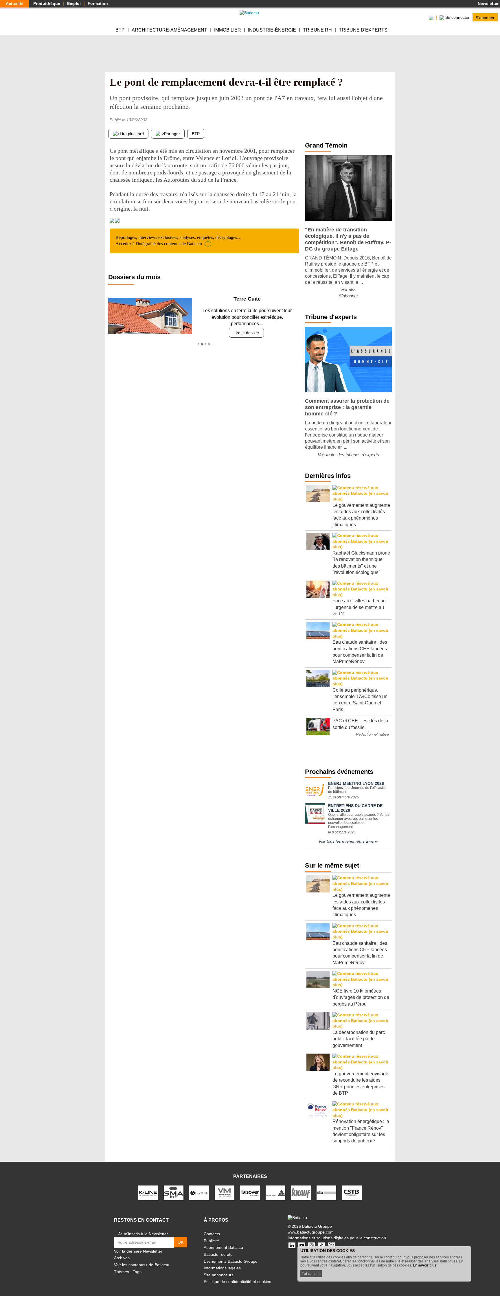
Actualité (14, 3)
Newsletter (488, 3)
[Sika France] (275, 1192)
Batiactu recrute (218, 1254)
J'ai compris (311, 1274)
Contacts (212, 1233)
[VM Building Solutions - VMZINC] (224, 1192)
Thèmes (121, 1271)
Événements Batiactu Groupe (231, 1261)
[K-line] (148, 1192)
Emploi (74, 3)
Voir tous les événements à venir (348, 841)
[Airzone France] (199, 1192)
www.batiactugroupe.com (311, 1232)
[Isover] (250, 1192)
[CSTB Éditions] (352, 1192)
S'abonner (485, 17)
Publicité (211, 1240)
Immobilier (227, 29)
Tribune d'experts (363, 29)
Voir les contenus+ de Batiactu (141, 1264)
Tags (137, 1271)
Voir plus (348, 289)
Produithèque (46, 3)
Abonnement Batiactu (223, 1247)
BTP (120, 29)
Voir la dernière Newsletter (138, 1251)
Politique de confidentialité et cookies (237, 1281)
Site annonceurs (219, 1275)
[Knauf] (301, 1192)
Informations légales (222, 1268)
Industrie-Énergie (272, 29)
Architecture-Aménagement (169, 29)
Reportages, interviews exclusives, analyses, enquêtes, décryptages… (178, 240)
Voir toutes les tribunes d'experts (348, 454)
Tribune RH (317, 29)
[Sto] (326, 1192)
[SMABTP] (173, 1192)
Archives (122, 1258)
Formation (98, 3)
